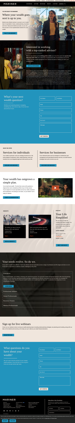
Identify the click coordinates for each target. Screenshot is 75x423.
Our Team (36, 3)
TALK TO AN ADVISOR (9, 33)
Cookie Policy (18, 407)
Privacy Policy (54, 418)
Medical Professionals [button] (10, 305)
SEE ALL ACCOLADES (33, 66)
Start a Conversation (11, 197)
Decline (12, 420)
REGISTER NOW (8, 335)
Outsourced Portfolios (59, 0)
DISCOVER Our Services (48, 165)
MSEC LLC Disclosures (32, 406)
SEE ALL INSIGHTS (10, 241)
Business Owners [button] (9, 301)
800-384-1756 (71, 0)
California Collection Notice (33, 403)
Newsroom (5, 402)
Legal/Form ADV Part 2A (7, 406)
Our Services (29, 3)
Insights (49, 3)
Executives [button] (6, 273)
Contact (61, 3)
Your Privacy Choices (19, 402)
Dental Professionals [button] (10, 296)
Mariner (9, 400)
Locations (55, 3)
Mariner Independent (6, 403)
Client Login (37, 0)
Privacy (17, 403)
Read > (6, 236)
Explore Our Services (11, 165)
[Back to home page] (10, 4)
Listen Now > (59, 236)
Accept (5, 420)
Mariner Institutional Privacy (20, 406)
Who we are (42, 3)
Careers (43, 0)
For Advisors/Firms (50, 0)
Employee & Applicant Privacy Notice (9, 407)
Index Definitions (31, 407)
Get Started (44, 136)
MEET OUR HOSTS (62, 245)
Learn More (8, 286)
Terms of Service (19, 405)
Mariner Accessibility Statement (34, 402)
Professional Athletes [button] (10, 291)
